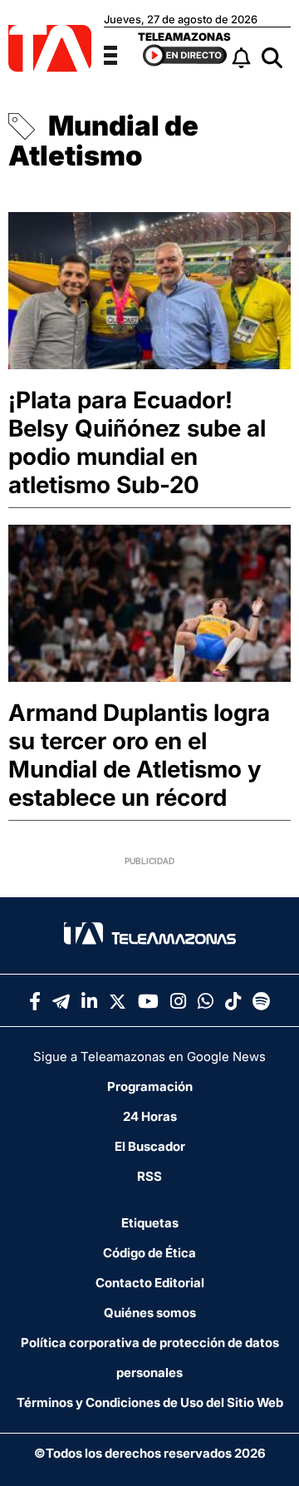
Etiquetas (150, 1223)
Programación (150, 1086)
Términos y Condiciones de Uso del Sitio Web (150, 1402)
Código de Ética (149, 1253)
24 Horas (150, 1116)
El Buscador (150, 1146)
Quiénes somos (150, 1313)
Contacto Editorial (150, 1283)
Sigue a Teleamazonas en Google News (149, 1056)
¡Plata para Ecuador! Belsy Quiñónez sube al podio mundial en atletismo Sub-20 (137, 442)
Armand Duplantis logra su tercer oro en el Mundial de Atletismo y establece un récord (139, 755)
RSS (149, 1176)
